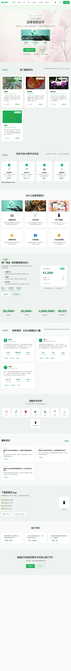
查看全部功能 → (12, 182)
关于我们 (40, 2)
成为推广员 (5, 294)
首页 (14, 2)
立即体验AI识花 (29, 50)
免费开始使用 (4, 182)
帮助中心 (47, 2)
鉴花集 (19, 2)
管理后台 (40, 566)
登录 (60, 2)
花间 (24, 2)
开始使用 (66, 2)
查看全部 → (67, 441)
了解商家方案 (42, 50)
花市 (28, 2)
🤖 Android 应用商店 (19, 514)
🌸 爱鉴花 (4, 2)
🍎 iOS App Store (7, 514)
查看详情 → (17, 104)
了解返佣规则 (16, 294)
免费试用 (30, 566)
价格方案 (34, 2)
